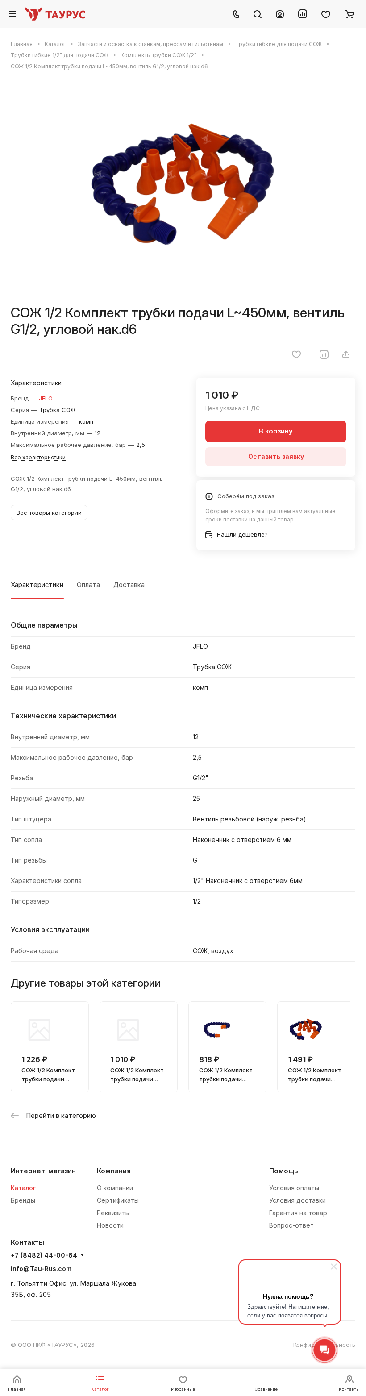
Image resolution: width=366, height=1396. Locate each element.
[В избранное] (296, 354)
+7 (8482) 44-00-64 (44, 1255)
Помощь (283, 1171)
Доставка (129, 585)
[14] (183, 187)
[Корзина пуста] (349, 13)
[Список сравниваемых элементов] (302, 13)
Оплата (88, 585)
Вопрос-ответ (291, 1225)
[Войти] (280, 13)
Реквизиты (113, 1213)
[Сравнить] (324, 354)
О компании (115, 1188)
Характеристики (37, 585)
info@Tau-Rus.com (41, 1268)
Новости (110, 1225)
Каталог (23, 1188)
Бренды (23, 1200)
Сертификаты (118, 1200)
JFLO (46, 398)
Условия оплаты (294, 1188)
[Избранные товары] (325, 13)
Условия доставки (297, 1200)
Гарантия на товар (298, 1213)
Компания (114, 1171)
